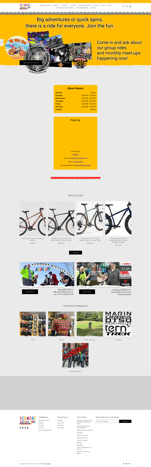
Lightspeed (48, 463)
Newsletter (80, 445)
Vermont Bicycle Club (84, 5)
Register (60, 420)
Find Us (110, 5)
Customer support (82, 440)
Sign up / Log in (127, 1)
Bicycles (118, 340)
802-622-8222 (78, 162)
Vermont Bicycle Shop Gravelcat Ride (83, 427)
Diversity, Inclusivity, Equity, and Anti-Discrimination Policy (85, 421)
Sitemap (79, 442)
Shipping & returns (82, 438)
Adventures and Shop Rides (64, 8)
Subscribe (125, 421)
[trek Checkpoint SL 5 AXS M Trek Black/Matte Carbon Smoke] (61, 218)
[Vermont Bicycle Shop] (25, 6)
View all (75, 253)
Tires (32, 340)
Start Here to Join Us (30, 62)
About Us (93, 8)
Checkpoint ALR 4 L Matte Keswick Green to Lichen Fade (89, 239)
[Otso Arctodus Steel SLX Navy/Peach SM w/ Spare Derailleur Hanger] (118, 218)
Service (103, 5)
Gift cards (96, 5)
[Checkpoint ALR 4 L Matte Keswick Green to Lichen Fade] (90, 218)
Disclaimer (80, 433)
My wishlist (61, 428)
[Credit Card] (129, 464)
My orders (61, 423)
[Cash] (124, 464)
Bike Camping (90, 340)
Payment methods (82, 435)
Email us (76, 154)
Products (41, 425)
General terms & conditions (85, 430)
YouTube (73, 5)
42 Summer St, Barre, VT (78, 158)
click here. (97, 178)
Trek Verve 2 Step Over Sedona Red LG (32, 239)
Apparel (61, 340)
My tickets (61, 425)
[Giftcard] (126, 464)
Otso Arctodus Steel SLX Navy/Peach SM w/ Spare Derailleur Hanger (118, 240)
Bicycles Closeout (45, 5)
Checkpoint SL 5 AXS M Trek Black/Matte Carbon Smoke (61, 239)
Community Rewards (81, 8)
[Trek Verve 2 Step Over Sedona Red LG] (33, 218)
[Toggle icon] (123, 6)
